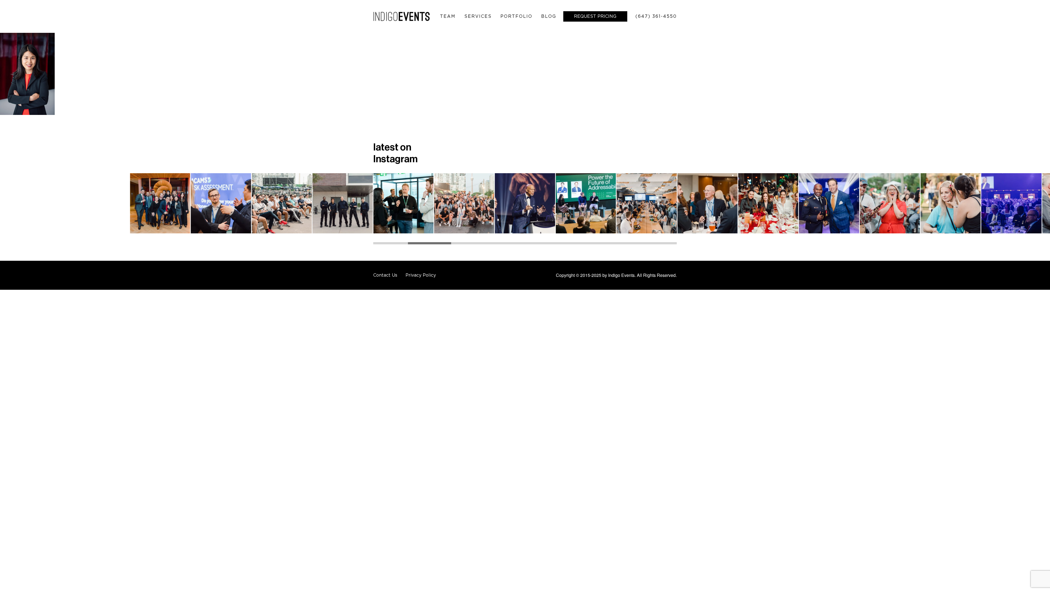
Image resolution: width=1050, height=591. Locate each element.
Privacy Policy (421, 275)
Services (478, 16)
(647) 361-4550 (656, 16)
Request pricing (595, 16)
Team (448, 16)
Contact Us (385, 275)
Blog (548, 16)
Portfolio (516, 16)
